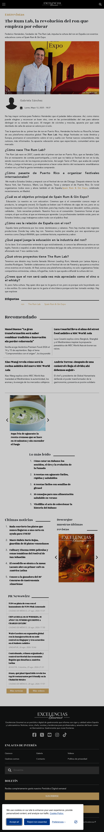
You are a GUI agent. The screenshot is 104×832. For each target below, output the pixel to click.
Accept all (14, 821)
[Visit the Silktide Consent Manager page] (76, 822)
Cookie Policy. (57, 813)
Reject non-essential (37, 821)
